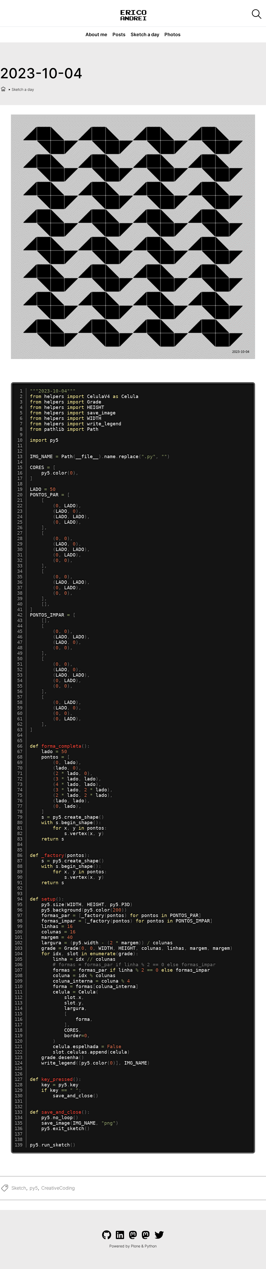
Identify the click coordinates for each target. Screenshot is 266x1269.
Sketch (18, 1188)
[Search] (256, 14)
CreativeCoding (58, 1188)
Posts (118, 34)
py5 (34, 1188)
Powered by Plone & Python (133, 1246)
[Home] (3, 89)
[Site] (133, 14)
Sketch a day (145, 34)
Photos (172, 34)
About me (96, 34)
